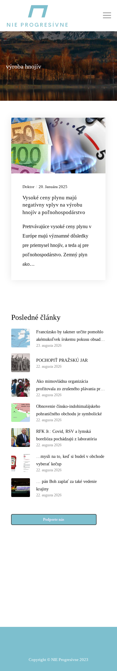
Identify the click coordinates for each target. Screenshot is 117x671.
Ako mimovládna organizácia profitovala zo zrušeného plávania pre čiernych (69, 386)
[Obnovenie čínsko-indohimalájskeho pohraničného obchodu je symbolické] (20, 412)
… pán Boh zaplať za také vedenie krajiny (66, 485)
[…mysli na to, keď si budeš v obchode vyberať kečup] (20, 462)
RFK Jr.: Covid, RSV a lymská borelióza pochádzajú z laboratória (66, 435)
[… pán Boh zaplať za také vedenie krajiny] (20, 487)
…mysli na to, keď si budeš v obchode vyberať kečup (70, 460)
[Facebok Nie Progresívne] (45, 586)
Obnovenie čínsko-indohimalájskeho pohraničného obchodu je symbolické (69, 410)
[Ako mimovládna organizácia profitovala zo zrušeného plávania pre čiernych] (20, 387)
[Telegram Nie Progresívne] (71, 586)
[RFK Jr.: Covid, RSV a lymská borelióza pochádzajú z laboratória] (20, 437)
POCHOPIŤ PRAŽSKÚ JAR (62, 360)
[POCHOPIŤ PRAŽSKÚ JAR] (20, 362)
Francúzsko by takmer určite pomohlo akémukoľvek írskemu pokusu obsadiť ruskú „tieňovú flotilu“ (70, 336)
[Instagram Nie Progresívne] (45, 601)
